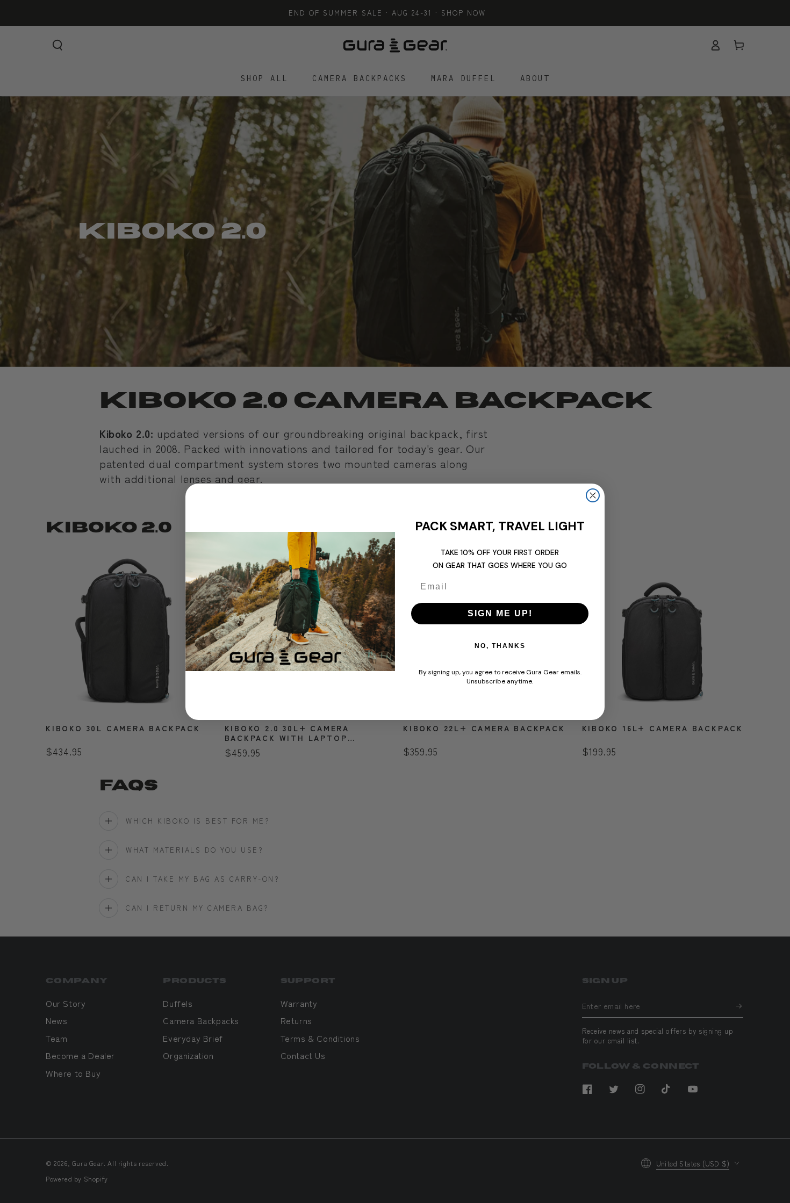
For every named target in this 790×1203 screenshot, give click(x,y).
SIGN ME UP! (500, 613)
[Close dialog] (592, 495)
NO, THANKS (500, 646)
